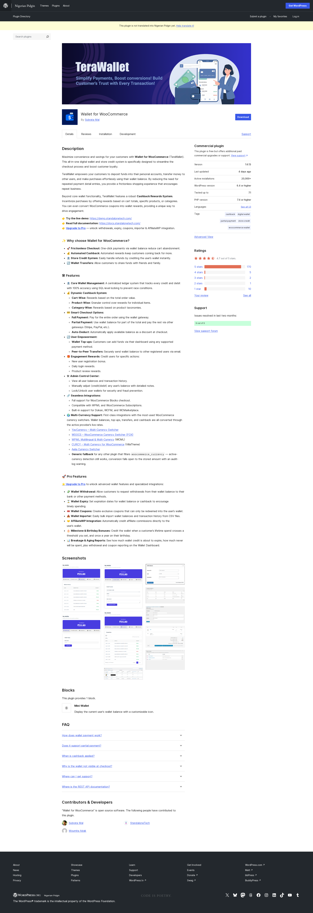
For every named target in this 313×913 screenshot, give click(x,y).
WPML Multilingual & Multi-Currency (93, 439)
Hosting (17, 875)
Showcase (76, 864)
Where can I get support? (77, 776)
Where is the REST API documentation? (86, 786)
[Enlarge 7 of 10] (180, 591)
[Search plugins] (47, 36)
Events (190, 870)
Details (69, 134)
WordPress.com (255, 864)
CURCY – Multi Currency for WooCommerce (98, 444)
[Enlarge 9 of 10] (180, 630)
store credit (244, 221)
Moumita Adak (77, 830)
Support (246, 134)
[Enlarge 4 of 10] (138, 615)
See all (247, 295)
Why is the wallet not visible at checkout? (87, 766)
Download (243, 117)
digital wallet (244, 214)
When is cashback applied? (78, 755)
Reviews (86, 134)
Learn (132, 864)
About (16, 864)
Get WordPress (298, 5)
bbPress (251, 875)
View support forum (206, 331)
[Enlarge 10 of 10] (180, 654)
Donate (192, 875)
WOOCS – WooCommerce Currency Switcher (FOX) (102, 434)
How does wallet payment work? (82, 735)
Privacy (17, 880)
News (16, 870)
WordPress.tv (137, 880)
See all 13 (246, 206)
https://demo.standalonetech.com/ (111, 218)
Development (128, 134)
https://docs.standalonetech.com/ (119, 223)
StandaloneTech (140, 823)
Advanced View (203, 236)
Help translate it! (185, 25)
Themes (75, 870)
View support (238, 155)
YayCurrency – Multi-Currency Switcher (95, 429)
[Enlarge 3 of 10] (138, 568)
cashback (230, 214)
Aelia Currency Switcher (86, 449)
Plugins (75, 875)
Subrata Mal (92, 119)
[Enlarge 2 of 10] (96, 619)
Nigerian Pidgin (52, 895)
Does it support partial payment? (81, 745)
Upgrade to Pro (76, 228)
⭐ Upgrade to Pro (73, 484)
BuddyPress (253, 880)
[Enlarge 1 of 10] (96, 568)
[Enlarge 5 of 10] (138, 672)
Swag (191, 880)
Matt (249, 870)
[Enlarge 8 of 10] (180, 610)
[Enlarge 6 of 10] (180, 568)
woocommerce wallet (239, 227)
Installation (105, 134)
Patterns (75, 880)
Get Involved (194, 864)
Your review (201, 295)
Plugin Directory (21, 16)
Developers (135, 875)
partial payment (228, 221)
